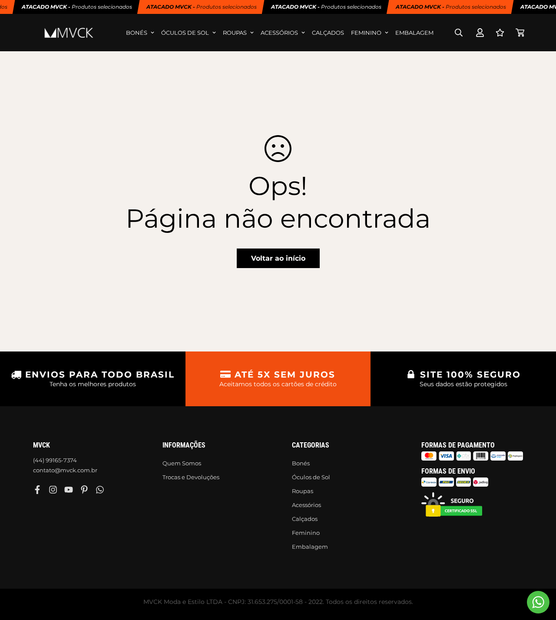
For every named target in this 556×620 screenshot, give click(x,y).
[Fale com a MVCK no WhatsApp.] (538, 602)
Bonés (136, 32)
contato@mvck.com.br (65, 470)
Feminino (366, 32)
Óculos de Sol (185, 32)
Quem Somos (181, 463)
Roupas (235, 32)
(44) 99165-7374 (55, 460)
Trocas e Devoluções (190, 477)
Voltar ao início (278, 258)
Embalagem (414, 32)
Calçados (328, 32)
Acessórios (279, 32)
